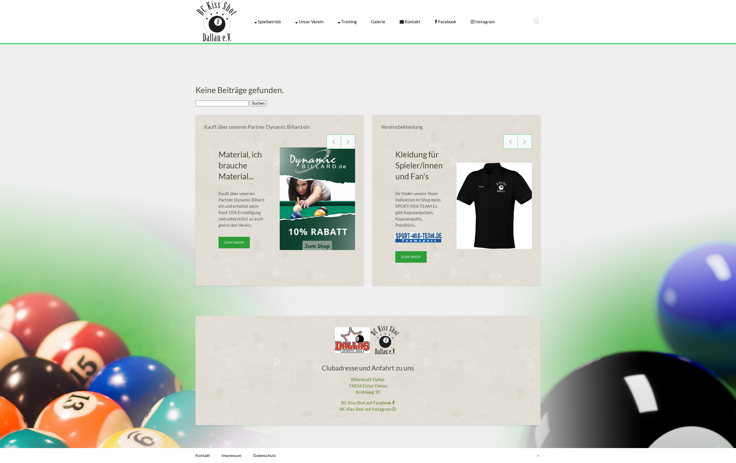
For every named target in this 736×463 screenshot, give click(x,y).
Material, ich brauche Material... (240, 165)
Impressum (231, 455)
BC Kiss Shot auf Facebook (366, 402)
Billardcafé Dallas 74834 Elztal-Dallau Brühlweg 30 (368, 386)
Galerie (378, 21)
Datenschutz (264, 455)
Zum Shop (234, 242)
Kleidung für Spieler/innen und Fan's (419, 165)
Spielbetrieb (269, 21)
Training (348, 21)
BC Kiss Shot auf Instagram (366, 409)
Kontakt (412, 21)
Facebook (446, 21)
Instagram (484, 21)
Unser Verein (310, 21)
